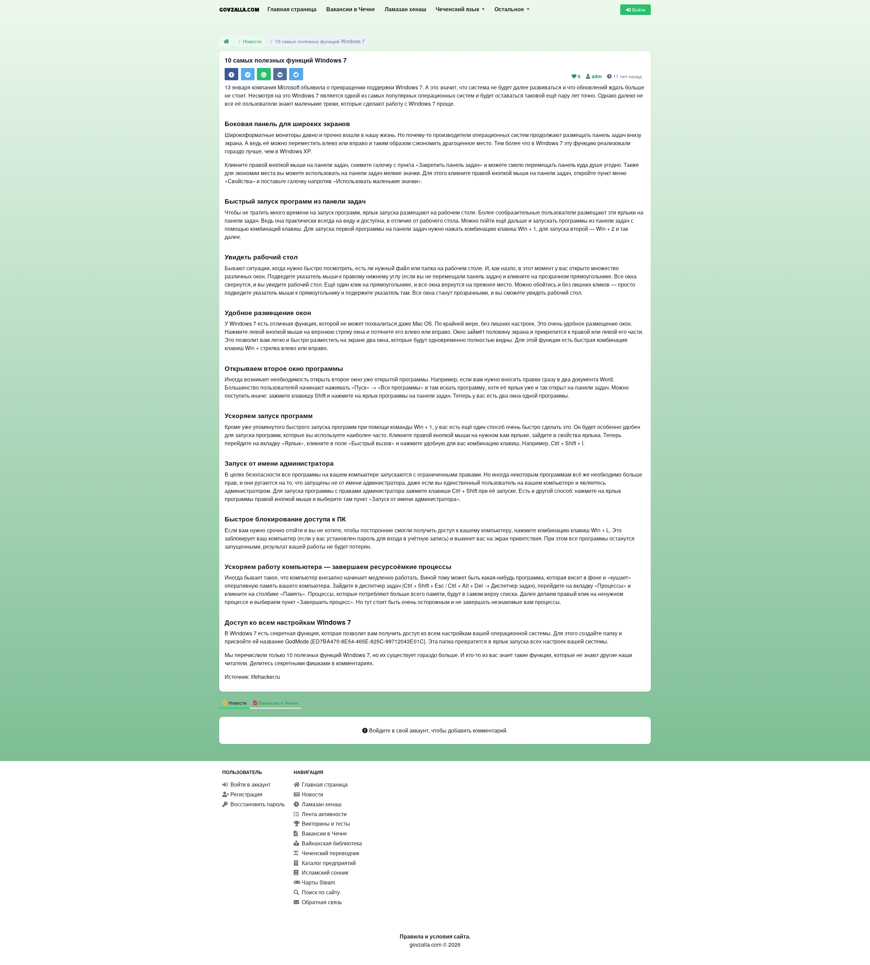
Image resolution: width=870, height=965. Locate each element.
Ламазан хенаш (405, 9)
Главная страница (291, 9)
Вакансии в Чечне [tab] (277, 702)
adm (597, 76)
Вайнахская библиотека (331, 843)
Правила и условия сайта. (435, 936)
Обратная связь (321, 902)
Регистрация (245, 794)
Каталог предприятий (328, 863)
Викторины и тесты (325, 823)
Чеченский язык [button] (458, 9)
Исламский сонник (324, 872)
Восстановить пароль (257, 804)
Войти (638, 9)
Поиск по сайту (320, 892)
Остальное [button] (509, 9)
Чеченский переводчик (329, 853)
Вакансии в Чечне (350, 9)
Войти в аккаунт (250, 784)
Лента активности (323, 814)
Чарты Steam (317, 882)
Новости (252, 41)
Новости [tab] (237, 702)
